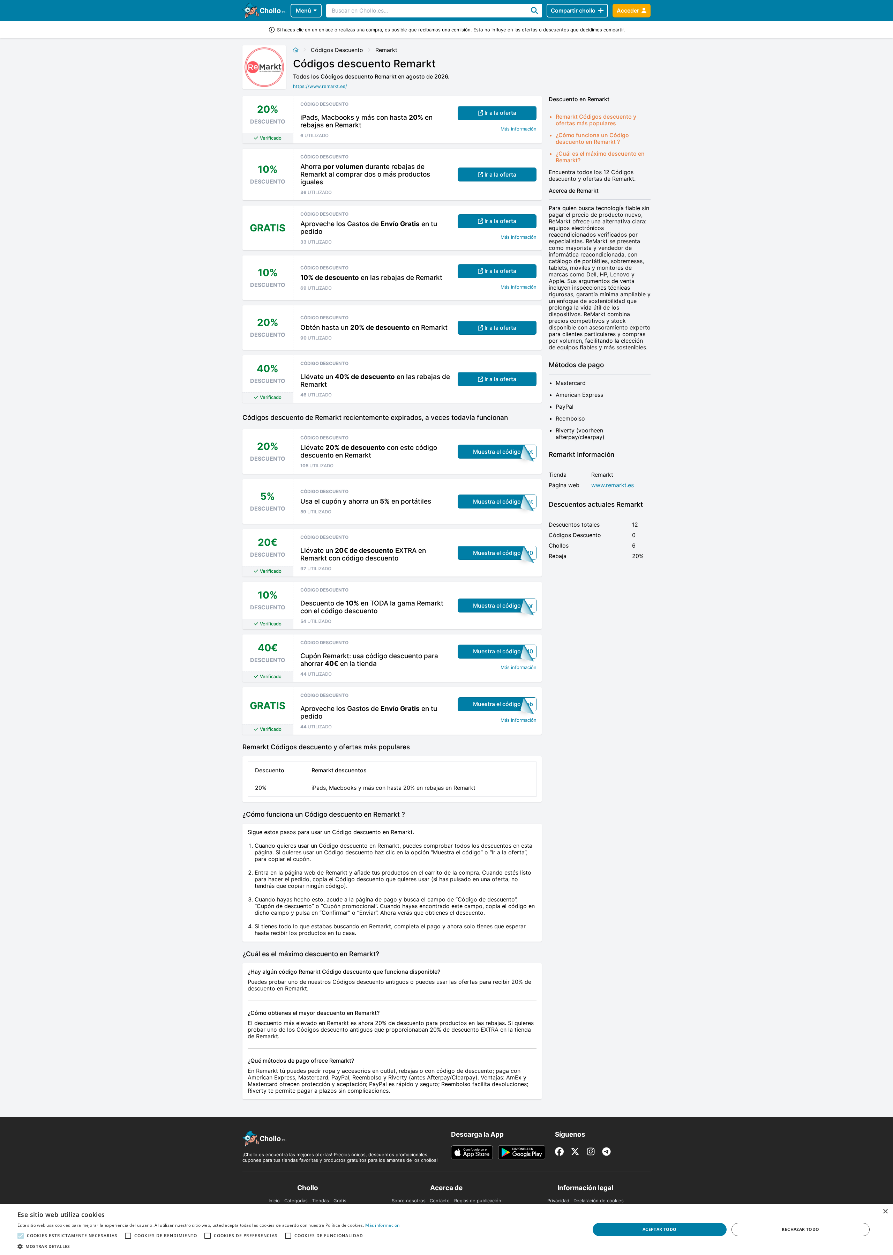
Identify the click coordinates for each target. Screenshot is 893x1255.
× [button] (885, 1211)
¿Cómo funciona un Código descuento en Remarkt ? (592, 138)
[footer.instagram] (590, 1151)
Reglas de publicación (477, 1200)
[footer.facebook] (559, 1151)
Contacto (440, 1200)
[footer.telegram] (606, 1151)
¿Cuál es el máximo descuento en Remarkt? (600, 157)
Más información (518, 129)
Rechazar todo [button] (800, 1229)
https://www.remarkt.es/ (320, 86)
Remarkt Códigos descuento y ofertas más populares (596, 120)
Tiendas (320, 1200)
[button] (208, 1246)
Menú (303, 10)
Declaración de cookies (598, 1200)
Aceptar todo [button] (660, 1229)
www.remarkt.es (612, 485)
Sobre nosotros (409, 1200)
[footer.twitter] (575, 1151)
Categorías (296, 1200)
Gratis (339, 1200)
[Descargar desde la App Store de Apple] (472, 1152)
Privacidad (558, 1200)
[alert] (446, 1229)
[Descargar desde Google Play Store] (521, 1152)
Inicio (274, 1200)
